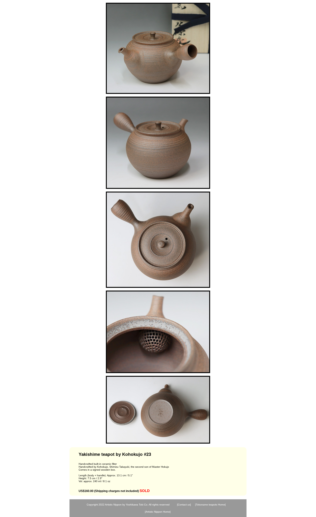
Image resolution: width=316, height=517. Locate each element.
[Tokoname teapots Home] (210, 504)
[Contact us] (184, 504)
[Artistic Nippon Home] (158, 511)
